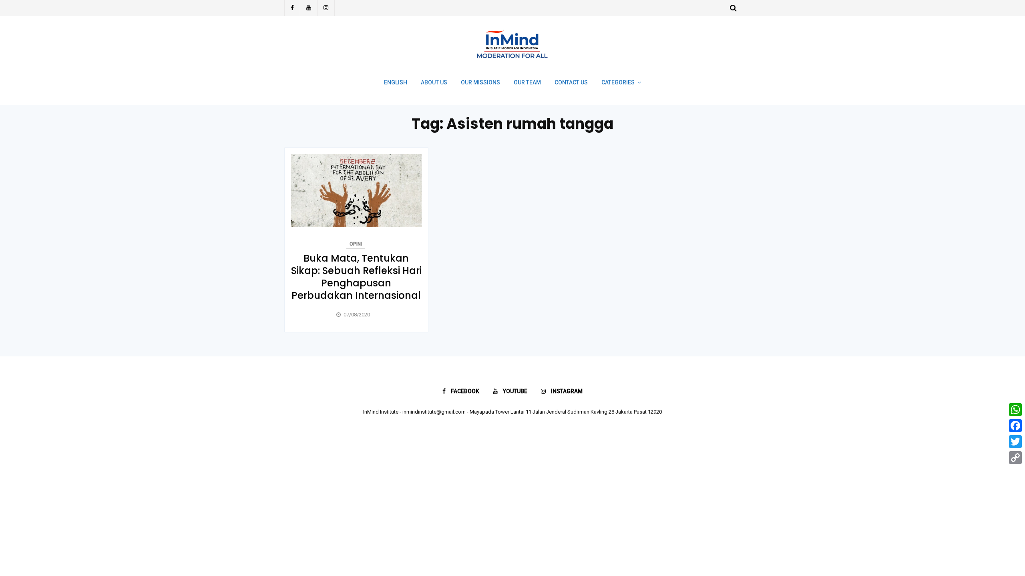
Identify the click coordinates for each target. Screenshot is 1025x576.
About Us (434, 82)
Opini (356, 244)
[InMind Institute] (512, 62)
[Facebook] (292, 8)
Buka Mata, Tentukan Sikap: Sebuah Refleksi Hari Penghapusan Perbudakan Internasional (356, 277)
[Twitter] (1015, 442)
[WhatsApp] (1015, 410)
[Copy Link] (1015, 458)
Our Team (527, 82)
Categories (618, 82)
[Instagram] (326, 8)
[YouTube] (309, 8)
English (395, 82)
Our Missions (480, 82)
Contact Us (571, 82)
